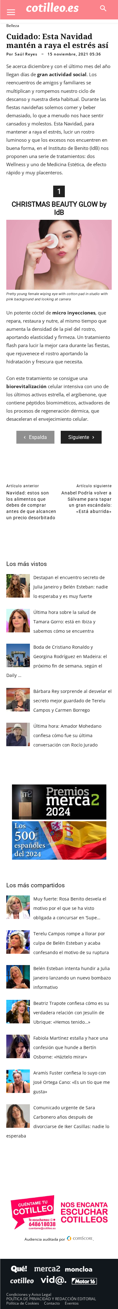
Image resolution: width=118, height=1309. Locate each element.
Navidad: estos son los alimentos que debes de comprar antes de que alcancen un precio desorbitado (31, 505)
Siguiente (78, 437)
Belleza (12, 25)
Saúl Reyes (26, 54)
